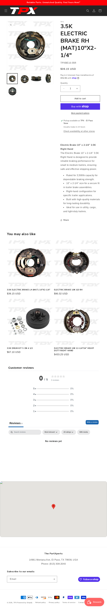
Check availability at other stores (79, 131)
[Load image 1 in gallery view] (12, 78)
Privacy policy (54, 602)
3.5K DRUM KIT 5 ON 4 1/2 (20, 348)
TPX (15, 602)
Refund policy (40, 602)
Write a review (92, 422)
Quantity (64, 83)
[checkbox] (83, 432)
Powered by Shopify (24, 602)
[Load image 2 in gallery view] (24, 78)
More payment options (80, 113)
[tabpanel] (53, 451)
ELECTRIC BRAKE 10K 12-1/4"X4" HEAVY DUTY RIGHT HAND (74, 349)
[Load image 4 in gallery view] (48, 78)
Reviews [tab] (15, 423)
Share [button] (66, 220)
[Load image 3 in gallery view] (36, 78)
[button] (6, 11)
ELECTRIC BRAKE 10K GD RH (68, 290)
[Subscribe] (54, 579)
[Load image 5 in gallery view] (12, 90)
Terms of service (68, 602)
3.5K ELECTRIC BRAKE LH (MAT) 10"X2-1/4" (28, 290)
